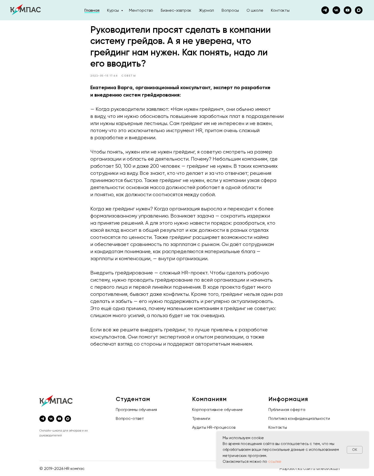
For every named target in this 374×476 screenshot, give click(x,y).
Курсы (113, 10)
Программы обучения (136, 409)
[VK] (336, 10)
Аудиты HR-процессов (213, 427)
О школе (255, 10)
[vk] (51, 419)
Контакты (280, 10)
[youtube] (347, 10)
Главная (91, 10)
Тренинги (201, 418)
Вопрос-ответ (130, 418)
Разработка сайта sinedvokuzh (310, 468)
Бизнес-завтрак (176, 10)
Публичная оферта (286, 409)
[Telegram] (325, 10)
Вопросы (230, 10)
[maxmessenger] (359, 10)
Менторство (141, 10)
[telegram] (42, 419)
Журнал (206, 10)
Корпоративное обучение (217, 409)
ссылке (274, 461)
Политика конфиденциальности (299, 418)
